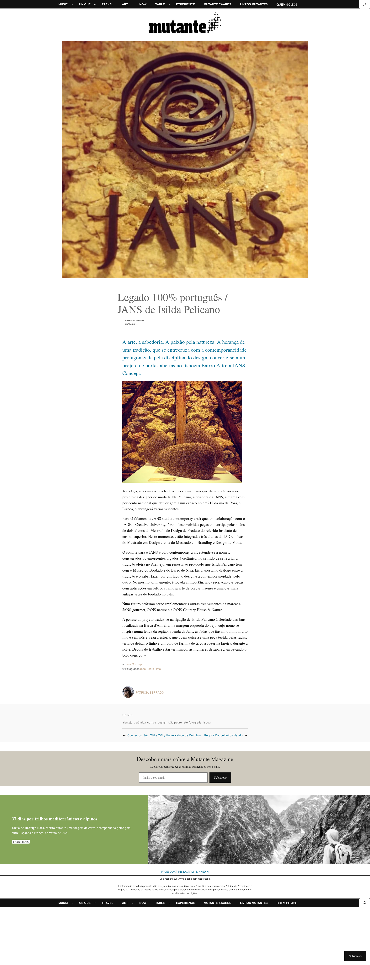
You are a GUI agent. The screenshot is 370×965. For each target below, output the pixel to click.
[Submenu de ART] (132, 4)
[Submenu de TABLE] (169, 4)
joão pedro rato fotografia (184, 722)
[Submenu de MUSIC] (72, 4)
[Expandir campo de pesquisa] (364, 4)
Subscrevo (220, 777)
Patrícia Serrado (135, 320)
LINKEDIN (202, 871)
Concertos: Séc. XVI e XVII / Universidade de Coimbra (164, 735)
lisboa (207, 722)
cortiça (151, 722)
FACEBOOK (168, 871)
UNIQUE (127, 715)
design (162, 722)
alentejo (127, 722)
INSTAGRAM (186, 871)
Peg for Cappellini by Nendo (223, 735)
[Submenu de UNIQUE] (95, 4)
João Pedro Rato (150, 669)
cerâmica (140, 722)
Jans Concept (133, 664)
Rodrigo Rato (34, 828)
